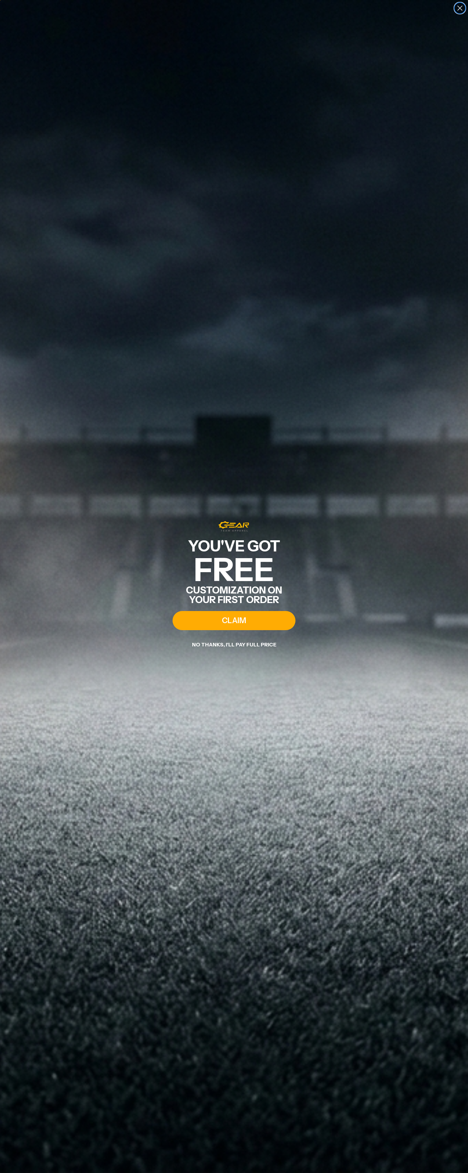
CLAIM (234, 620)
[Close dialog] (459, 8)
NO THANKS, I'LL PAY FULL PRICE (234, 644)
